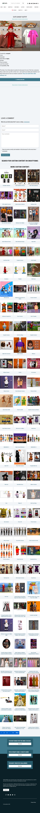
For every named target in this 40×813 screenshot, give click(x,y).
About (26, 10)
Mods (5, 7)
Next (17, 732)
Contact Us (6, 789)
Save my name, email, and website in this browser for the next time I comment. (19, 150)
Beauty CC (20, 10)
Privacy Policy (33, 802)
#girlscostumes (25, 19)
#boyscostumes (15, 19)
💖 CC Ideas (14, 10)
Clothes (22, 7)
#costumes (20, 19)
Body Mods (17, 7)
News (2, 7)
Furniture (36, 7)
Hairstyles (10, 7)
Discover (20, 743)
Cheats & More (29, 7)
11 (13, 732)
